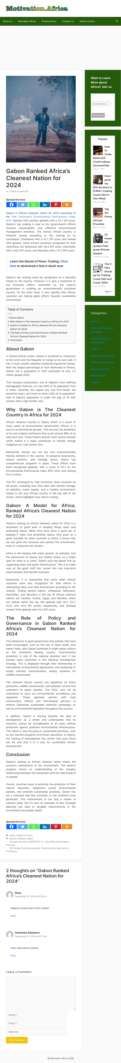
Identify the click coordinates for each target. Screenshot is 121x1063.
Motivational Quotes (103, 355)
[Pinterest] (56, 204)
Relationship (98, 375)
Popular (103, 139)
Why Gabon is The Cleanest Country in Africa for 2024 (39, 321)
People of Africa (24, 835)
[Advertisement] (60, 46)
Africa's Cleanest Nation (21, 838)
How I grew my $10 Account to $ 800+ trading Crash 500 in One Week (102, 187)
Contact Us (68, 21)
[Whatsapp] (33, 204)
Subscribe (97, 96)
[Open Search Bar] (117, 21)
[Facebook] (11, 204)
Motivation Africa (27, 21)
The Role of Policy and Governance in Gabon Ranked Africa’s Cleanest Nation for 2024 (38, 334)
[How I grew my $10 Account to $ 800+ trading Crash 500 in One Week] (98, 183)
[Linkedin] (45, 204)
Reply (13, 915)
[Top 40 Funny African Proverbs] (98, 216)
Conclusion (16, 340)
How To (95, 348)
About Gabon (17, 317)
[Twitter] (22, 204)
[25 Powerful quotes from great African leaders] (98, 242)
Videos (95, 382)
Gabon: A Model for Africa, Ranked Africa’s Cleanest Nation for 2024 (38, 327)
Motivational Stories (102, 362)
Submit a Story (87, 21)
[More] (67, 204)
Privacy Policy (49, 21)
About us (7, 21)
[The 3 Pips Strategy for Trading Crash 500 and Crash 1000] (98, 271)
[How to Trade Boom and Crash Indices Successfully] (98, 154)
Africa (12, 835)
